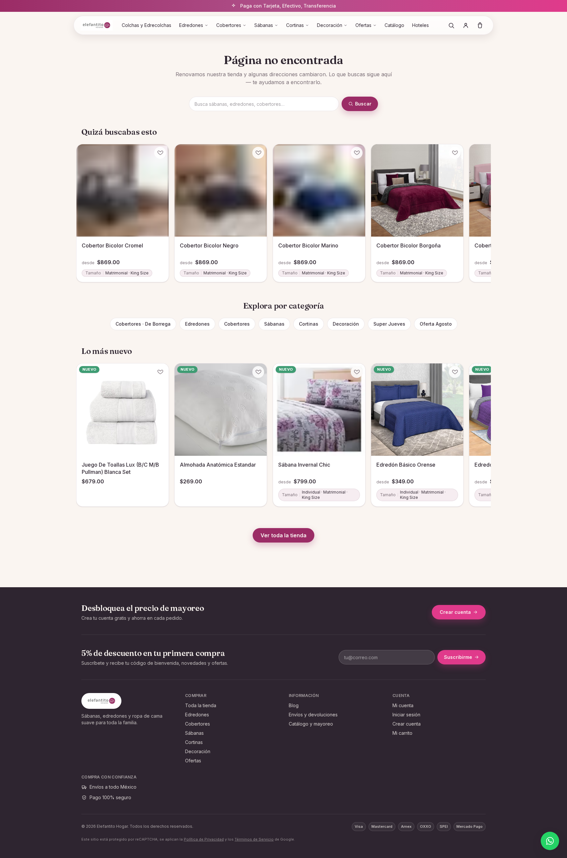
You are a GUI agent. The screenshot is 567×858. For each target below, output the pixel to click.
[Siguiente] (483, 204)
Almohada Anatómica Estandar (218, 465)
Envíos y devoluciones (313, 714)
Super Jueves (389, 324)
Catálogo (394, 25)
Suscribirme (458, 657)
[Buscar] (451, 25)
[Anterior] (84, 204)
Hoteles (420, 25)
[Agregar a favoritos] (160, 153)
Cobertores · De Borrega (143, 324)
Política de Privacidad (204, 839)
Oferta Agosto (436, 324)
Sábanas (263, 25)
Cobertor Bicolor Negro (209, 245)
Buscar (363, 103)
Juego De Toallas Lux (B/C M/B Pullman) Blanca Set (120, 468)
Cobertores (228, 25)
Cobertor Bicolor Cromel (112, 245)
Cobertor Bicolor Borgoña (408, 245)
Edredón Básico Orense (405, 465)
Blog (294, 705)
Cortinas (295, 25)
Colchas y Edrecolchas (146, 25)
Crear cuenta (455, 612)
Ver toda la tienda (283, 535)
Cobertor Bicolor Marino (308, 245)
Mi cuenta (402, 705)
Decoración (329, 25)
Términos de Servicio (254, 839)
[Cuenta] (465, 25)
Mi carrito (402, 733)
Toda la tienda (200, 705)
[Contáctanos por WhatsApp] (550, 841)
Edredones (191, 25)
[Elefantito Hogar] (96, 25)
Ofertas (363, 25)
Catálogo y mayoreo (311, 724)
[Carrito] (480, 25)
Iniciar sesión (406, 714)
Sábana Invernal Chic (304, 465)
